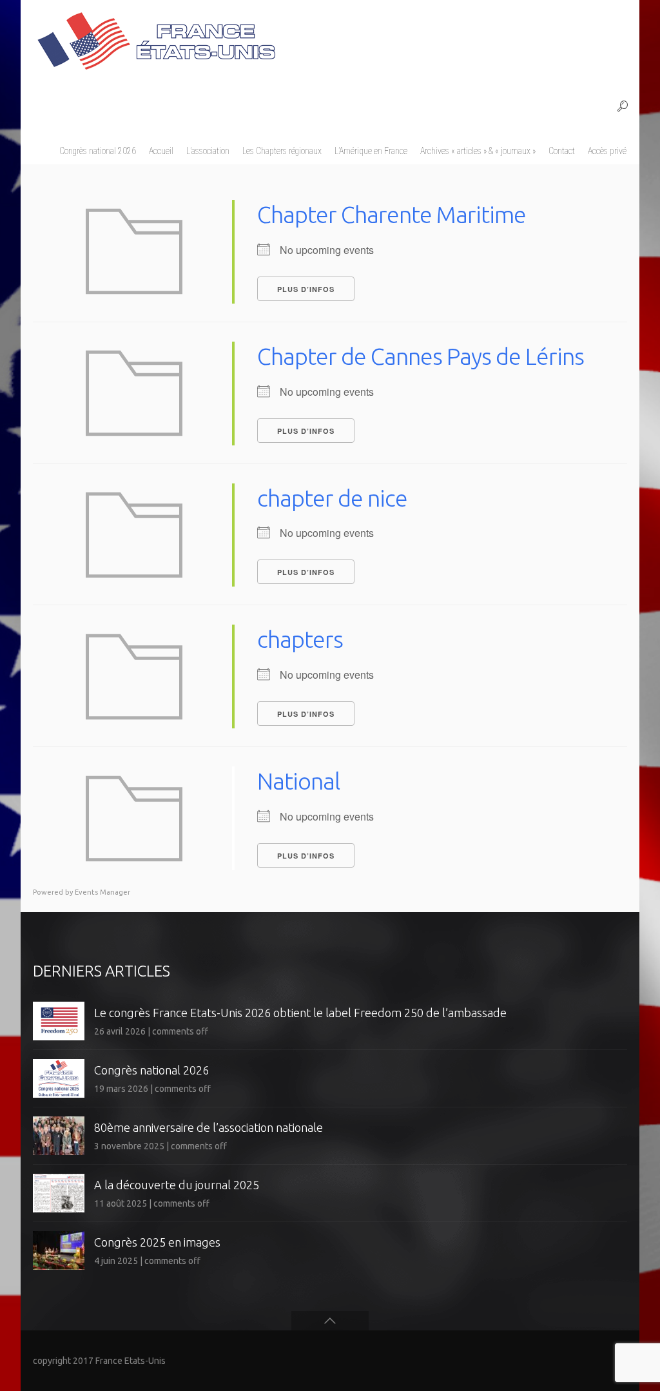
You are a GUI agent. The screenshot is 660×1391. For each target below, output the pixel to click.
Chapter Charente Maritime (391, 214)
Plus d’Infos (306, 289)
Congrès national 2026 (151, 1070)
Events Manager (102, 892)
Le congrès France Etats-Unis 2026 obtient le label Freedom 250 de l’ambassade (300, 1012)
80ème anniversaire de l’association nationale (208, 1127)
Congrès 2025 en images (157, 1242)
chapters (300, 639)
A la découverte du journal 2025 (176, 1184)
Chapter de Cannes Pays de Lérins (420, 356)
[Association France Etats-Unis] (156, 35)
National (298, 781)
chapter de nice (332, 498)
